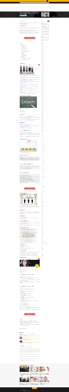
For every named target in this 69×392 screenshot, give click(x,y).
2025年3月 (43, 51)
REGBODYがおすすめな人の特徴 (24, 45)
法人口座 (42, 233)
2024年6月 (43, 58)
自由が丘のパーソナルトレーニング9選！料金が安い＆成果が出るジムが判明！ (24, 384)
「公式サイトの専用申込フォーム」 (23, 279)
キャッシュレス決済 (43, 144)
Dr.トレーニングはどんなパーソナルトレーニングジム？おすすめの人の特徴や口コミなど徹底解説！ (24, 374)
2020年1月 (43, 125)
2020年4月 (43, 122)
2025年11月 (43, 43)
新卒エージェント (43, 223)
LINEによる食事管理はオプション (24, 55)
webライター (43, 134)
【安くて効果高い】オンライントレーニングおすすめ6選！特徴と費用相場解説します (34, 384)
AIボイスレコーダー (43, 130)
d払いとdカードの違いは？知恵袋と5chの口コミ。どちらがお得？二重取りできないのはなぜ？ (45, 29)
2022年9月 (43, 86)
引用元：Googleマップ (22, 161)
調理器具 (42, 248)
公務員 (42, 201)
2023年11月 (43, 68)
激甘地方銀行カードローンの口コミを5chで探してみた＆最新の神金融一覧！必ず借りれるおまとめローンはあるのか (45, 27)
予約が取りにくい (23, 53)
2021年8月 (43, 100)
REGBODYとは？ (22, 44)
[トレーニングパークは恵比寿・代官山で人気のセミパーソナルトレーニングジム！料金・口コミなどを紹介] (21, 338)
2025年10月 (43, 44)
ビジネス (42, 165)
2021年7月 (43, 101)
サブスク (42, 155)
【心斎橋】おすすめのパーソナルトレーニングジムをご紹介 (44, 384)
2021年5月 (43, 104)
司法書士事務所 (43, 205)
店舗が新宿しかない (23, 54)
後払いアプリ (43, 219)
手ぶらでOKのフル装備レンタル (24, 51)
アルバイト (43, 141)
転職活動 (42, 255)
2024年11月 (43, 54)
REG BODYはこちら (29, 188)
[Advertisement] (34, 7)
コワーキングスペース (43, 151)
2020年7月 (43, 118)
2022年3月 (43, 90)
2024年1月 (43, 65)
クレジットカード (43, 148)
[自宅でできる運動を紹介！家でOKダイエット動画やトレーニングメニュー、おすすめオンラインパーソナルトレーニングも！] (21, 341)
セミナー (42, 158)
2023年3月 (43, 79)
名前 (20, 353)
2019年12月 (43, 126)
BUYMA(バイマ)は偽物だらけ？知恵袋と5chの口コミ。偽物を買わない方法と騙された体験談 (45, 32)
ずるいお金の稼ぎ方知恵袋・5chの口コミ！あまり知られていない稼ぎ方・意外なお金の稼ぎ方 (45, 24)
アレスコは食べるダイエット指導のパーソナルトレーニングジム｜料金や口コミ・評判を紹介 (34, 374)
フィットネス (43, 173)
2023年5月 (43, 76)
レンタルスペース (43, 191)
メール (20, 355)
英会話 (42, 247)
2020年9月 (43, 115)
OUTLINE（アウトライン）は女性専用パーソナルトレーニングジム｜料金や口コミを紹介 (44, 374)
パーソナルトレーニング (24, 15)
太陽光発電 (43, 208)
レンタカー (43, 190)
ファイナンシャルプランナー (44, 169)
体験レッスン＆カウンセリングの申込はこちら (24, 283)
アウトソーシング (43, 140)
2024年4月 (43, 61)
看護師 (42, 237)
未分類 (42, 226)
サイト (20, 357)
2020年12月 (43, 111)
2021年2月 (43, 108)
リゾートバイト (43, 187)
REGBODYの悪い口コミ (23, 52)
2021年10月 (43, 97)
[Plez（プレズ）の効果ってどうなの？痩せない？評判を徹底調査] (21, 335)
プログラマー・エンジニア (44, 176)
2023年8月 (43, 72)
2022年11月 (43, 83)
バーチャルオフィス (43, 162)
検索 (41, 20)
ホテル (42, 180)
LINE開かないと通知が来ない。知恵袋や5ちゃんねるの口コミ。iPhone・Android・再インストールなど (45, 34)
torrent (42, 38)
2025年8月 (43, 47)
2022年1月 (43, 93)
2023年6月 (43, 75)
